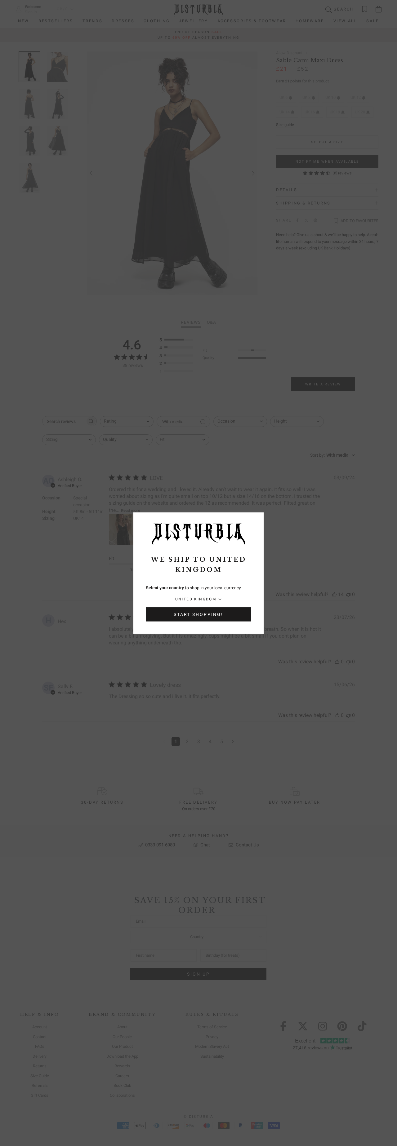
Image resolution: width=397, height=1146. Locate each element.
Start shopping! (198, 614)
